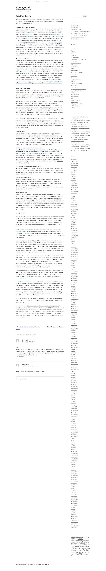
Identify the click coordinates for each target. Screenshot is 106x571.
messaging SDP (45, 309)
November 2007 (74, 522)
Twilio (86, 550)
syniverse (88, 544)
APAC (28, 307)
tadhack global (86, 546)
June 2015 (73, 353)
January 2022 (74, 228)
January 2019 (74, 295)
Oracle (72, 543)
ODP (37, 311)
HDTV (23, 309)
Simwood (73, 544)
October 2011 (74, 434)
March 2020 (73, 269)
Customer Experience (76, 63)
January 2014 (74, 384)
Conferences (74, 61)
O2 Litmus (29, 34)
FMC (62, 307)
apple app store (33, 307)
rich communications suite (46, 313)
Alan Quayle (25, 364)
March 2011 (73, 447)
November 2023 (74, 187)
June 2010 (73, 464)
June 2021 (73, 241)
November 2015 (74, 343)
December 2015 (74, 341)
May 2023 (73, 198)
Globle (17, 309)
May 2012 (73, 421)
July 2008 (73, 507)
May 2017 (73, 319)
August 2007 (74, 527)
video (53, 315)
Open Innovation (22, 216)
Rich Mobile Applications (44, 306)
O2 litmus (33, 311)
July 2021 (73, 239)
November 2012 (74, 410)
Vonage (73, 554)
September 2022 (74, 213)
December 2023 (74, 185)
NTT (29, 311)
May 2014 (73, 377)
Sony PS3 (21, 315)
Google (78, 540)
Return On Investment (31, 313)
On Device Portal (42, 311)
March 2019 (73, 291)
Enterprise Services (75, 70)
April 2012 (73, 423)
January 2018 (74, 308)
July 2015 (73, 351)
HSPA (27, 309)
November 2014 (74, 366)
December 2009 (74, 475)
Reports (38, 2)
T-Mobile (73, 546)
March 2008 (73, 514)
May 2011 (73, 444)
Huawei (72, 542)
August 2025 (74, 161)
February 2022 (74, 226)
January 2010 (74, 473)
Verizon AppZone (31, 140)
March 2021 (73, 247)
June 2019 (73, 286)
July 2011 (73, 440)
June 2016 (73, 330)
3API (25, 307)
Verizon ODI (49, 315)
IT (71, 78)
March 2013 (73, 403)
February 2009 (74, 494)
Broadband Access (75, 57)
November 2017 (74, 310)
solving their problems (29, 42)
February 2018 (74, 306)
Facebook (73, 540)
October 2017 (74, 312)
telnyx (77, 550)
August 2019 (74, 282)
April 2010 (73, 468)
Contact (46, 2)
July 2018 (73, 301)
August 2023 (74, 193)
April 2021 (73, 245)
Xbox (61, 315)
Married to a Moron (75, 25)
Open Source (74, 85)
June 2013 (73, 397)
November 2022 (74, 209)
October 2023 (74, 189)
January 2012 (74, 429)
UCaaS (76, 552)
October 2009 (74, 479)
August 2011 (74, 438)
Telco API (28, 315)
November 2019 (74, 276)
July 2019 (73, 284)
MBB (40, 309)
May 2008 (73, 511)
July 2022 (73, 217)
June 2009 (73, 486)
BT (56, 307)
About (30, 2)
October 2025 (74, 159)
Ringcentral (83, 543)
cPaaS (80, 538)
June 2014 (73, 375)
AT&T (48, 307)
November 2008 (74, 499)
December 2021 (74, 230)
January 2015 (74, 362)
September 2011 (74, 436)
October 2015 (74, 345)
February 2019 (74, 293)
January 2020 (74, 273)
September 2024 (74, 169)
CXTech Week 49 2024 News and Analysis (80, 31)
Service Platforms (75, 94)
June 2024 (73, 174)
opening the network (50, 38)
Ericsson (85, 539)
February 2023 (74, 204)
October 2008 (74, 501)
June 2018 (73, 302)
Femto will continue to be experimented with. (27, 281)
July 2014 (73, 373)
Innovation (73, 74)
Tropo (80, 550)
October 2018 (74, 297)
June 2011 (73, 442)
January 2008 (74, 518)
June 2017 (73, 317)
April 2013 (73, 401)
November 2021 (74, 232)
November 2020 (74, 254)
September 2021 (74, 235)
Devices (72, 68)
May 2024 (73, 176)
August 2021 (74, 237)
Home (17, 2)
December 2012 (74, 408)
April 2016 (73, 334)
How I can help (74, 27)
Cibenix (59, 307)
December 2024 (74, 163)
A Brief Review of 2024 (76, 29)
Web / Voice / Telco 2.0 (76, 105)
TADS (72, 98)
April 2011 (73, 445)
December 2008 (74, 498)
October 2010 (74, 457)
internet (33, 309)
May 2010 (73, 466)
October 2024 (74, 167)
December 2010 (74, 453)
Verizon (82, 552)
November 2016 (74, 328)
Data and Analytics (75, 66)
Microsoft (85, 542)
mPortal (60, 309)
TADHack (79, 546)
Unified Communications (76, 104)
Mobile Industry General (32, 306)
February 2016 (74, 338)
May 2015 (73, 354)
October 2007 (74, 524)
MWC (17, 311)
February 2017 (74, 325)
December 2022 (74, 208)
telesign (87, 548)
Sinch (76, 544)
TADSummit (76, 548)
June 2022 (73, 219)
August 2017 (74, 314)
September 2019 (74, 280)
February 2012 (74, 427)
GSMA (20, 309)
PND (22, 313)
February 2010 (74, 472)
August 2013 (74, 393)
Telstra (32, 315)
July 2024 (73, 172)
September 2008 (74, 503)
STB (25, 315)
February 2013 (74, 405)
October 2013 (74, 390)
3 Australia (21, 307)
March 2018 (73, 304)
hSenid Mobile (85, 540)
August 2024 (74, 170)
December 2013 (74, 386)
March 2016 (73, 336)
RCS (24, 313)
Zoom (72, 555)
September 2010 (74, 458)
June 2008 (73, 509)
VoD (56, 315)
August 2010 (74, 460)
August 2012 (74, 416)
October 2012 (74, 412)
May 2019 (73, 288)
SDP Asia (59, 313)
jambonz (79, 542)
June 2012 (73, 419)
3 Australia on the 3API (33, 32)
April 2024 (73, 178)
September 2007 (74, 525)
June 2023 (73, 196)
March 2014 (73, 380)
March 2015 (73, 358)
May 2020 (73, 265)
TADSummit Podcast (75, 100)
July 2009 (73, 485)
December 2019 (74, 275)
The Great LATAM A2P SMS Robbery (79, 150)
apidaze (79, 537)
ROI (53, 313)
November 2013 (74, 388)
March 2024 (73, 180)
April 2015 (73, 356)
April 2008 (73, 512)
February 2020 (74, 271)
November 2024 (74, 165)
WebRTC (73, 107)
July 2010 (73, 462)
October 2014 (74, 367)
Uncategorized (74, 102)
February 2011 (74, 449)
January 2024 (74, 183)
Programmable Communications (78, 89)
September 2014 (74, 369)
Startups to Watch (55, 306)
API (71, 50)
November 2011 (74, 432)
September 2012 (74, 414)
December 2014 (74, 364)
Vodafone (87, 552)
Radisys (75, 543)
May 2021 (73, 243)
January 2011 (74, 451)
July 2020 (73, 262)
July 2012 (73, 418)
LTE (41, 281)
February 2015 (74, 360)
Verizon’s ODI (56, 34)
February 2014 (74, 382)
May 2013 (73, 399)
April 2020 (73, 267)
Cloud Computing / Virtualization (78, 59)
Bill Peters (73, 52)
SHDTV (17, 315)
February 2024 (74, 182)
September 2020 (74, 258)
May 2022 (73, 221)
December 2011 (74, 431)
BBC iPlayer (57, 120)
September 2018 (74, 299)
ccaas (73, 539)
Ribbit (38, 313)
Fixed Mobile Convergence (77, 72)
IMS (29, 309)
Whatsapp (85, 554)
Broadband (73, 55)
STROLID (83, 544)
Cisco (76, 539)
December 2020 (74, 252)
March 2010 (73, 470)
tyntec (72, 552)
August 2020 (74, 260)
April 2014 (73, 379)
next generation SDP (23, 311)
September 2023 (74, 191)
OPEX (19, 313)
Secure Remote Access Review (55, 327)
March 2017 (73, 323)
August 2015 (74, 349)
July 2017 (73, 315)
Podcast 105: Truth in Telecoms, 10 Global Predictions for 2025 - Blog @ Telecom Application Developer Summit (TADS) (80, 133)
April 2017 (73, 321)
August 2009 (74, 483)
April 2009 (73, 490)
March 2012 (73, 425)
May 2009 (73, 488)
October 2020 (74, 256)
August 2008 (74, 505)
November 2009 (74, 477)
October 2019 (74, 278)
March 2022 (73, 224)
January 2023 (74, 206)
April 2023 (73, 200)
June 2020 (73, 263)
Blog (23, 2)
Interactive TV (74, 76)
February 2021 (74, 248)
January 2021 (74, 250)
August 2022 (74, 215)
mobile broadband (53, 309)
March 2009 (73, 492)
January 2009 (74, 496)
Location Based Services (76, 79)
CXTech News (74, 65)
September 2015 (74, 347)
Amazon (73, 537)
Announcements (75, 48)
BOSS (72, 53)
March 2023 (73, 202)
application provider (42, 307)
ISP (35, 309)
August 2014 (74, 371)
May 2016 (73, 332)
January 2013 (74, 406)
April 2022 (73, 222)
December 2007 (74, 520)
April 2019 (73, 289)
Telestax (73, 550)
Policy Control (74, 87)
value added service (39, 315)
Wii (58, 315)
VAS (45, 315)
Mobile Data (73, 81)
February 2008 (74, 516)
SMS (79, 544)
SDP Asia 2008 (58, 45)
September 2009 (74, 481)
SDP (56, 313)
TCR (83, 548)
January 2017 (74, 327)
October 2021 (74, 234)
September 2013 (74, 392)
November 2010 (74, 455)
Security (73, 92)
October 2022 (74, 211)
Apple (82, 537)
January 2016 (74, 340)
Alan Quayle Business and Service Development (23, 8)
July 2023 (73, 195)
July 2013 (73, 395)
